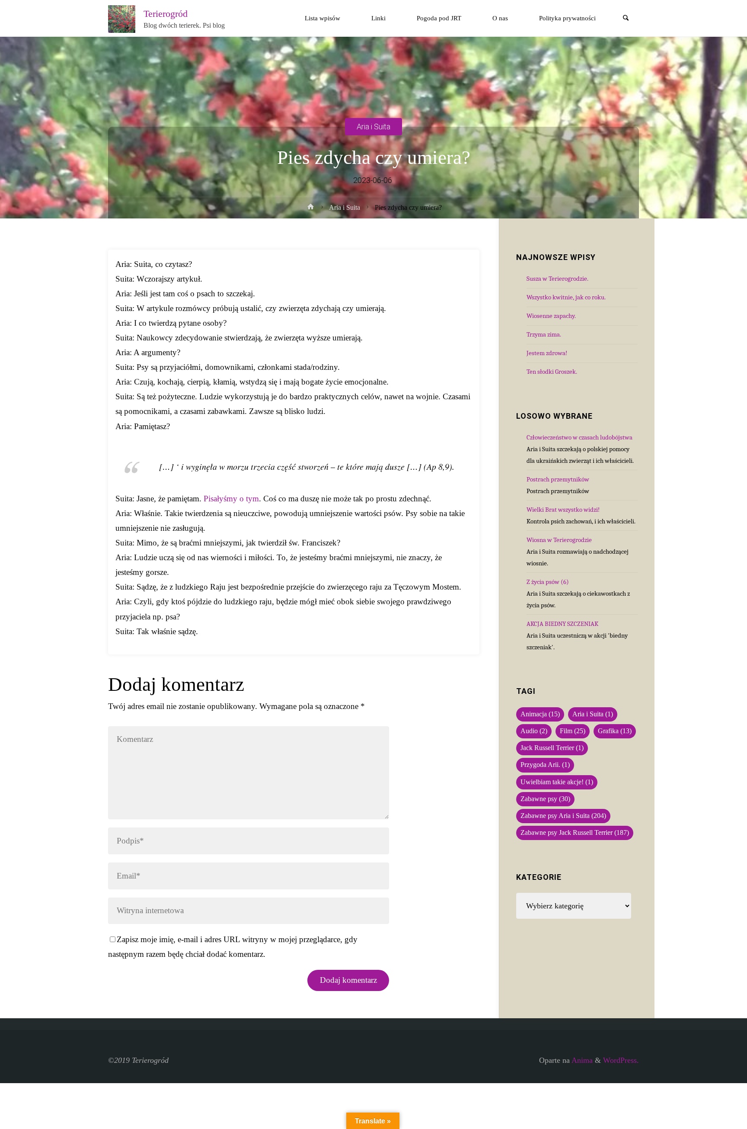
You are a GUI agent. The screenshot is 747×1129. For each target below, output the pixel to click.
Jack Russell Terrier (552, 748)
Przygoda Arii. (545, 765)
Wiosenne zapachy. (551, 316)
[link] (626, 19)
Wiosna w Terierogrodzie (559, 540)
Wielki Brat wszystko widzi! (563, 509)
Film (572, 731)
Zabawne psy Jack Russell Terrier (574, 833)
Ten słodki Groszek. (552, 371)
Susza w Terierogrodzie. (557, 278)
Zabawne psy (545, 799)
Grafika (615, 731)
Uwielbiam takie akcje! (556, 782)
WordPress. (621, 1060)
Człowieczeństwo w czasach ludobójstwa (579, 437)
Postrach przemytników (558, 479)
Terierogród (166, 13)
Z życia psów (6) (548, 582)
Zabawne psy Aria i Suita (563, 816)
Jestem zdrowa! (547, 353)
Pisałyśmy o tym (231, 498)
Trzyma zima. (544, 334)
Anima (581, 1060)
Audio (533, 731)
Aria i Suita (373, 126)
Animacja (540, 714)
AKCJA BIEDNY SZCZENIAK (562, 624)
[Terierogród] (122, 18)
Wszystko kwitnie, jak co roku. (566, 297)
